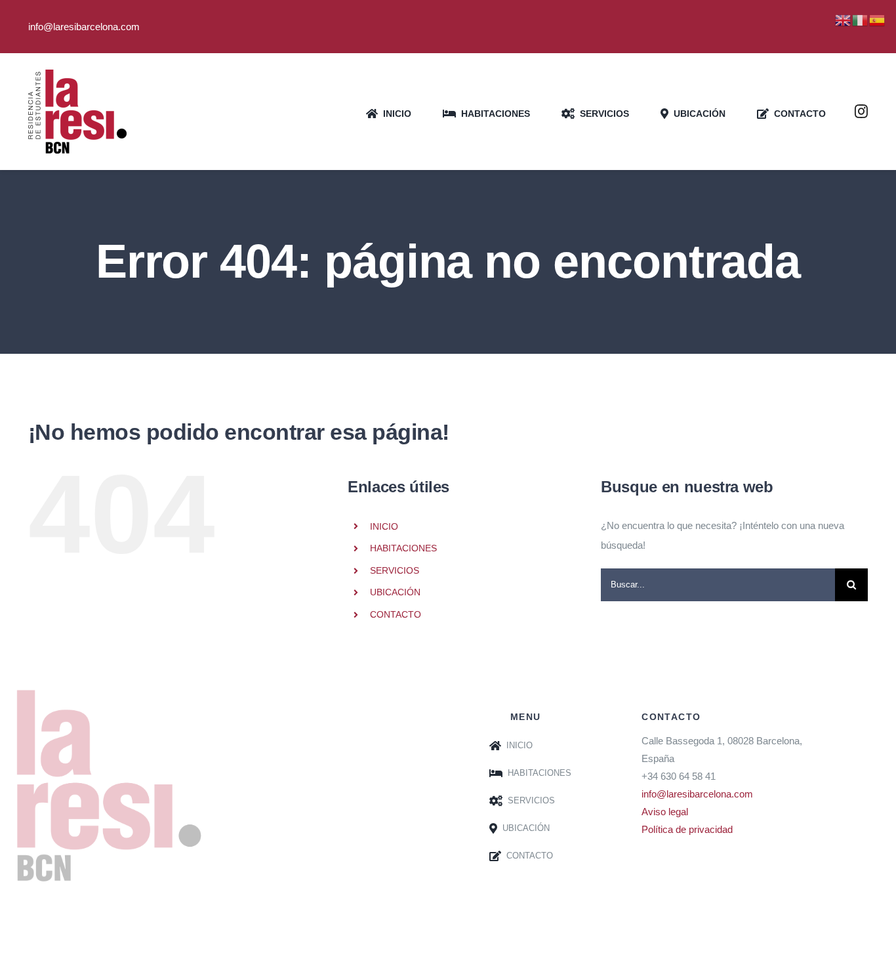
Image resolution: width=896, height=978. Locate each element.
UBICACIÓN (395, 592)
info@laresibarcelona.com (697, 793)
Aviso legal (664, 811)
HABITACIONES (403, 548)
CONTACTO (395, 614)
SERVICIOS (394, 570)
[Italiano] (860, 19)
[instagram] (861, 111)
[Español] (877, 19)
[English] (843, 19)
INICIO (384, 526)
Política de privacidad (687, 829)
